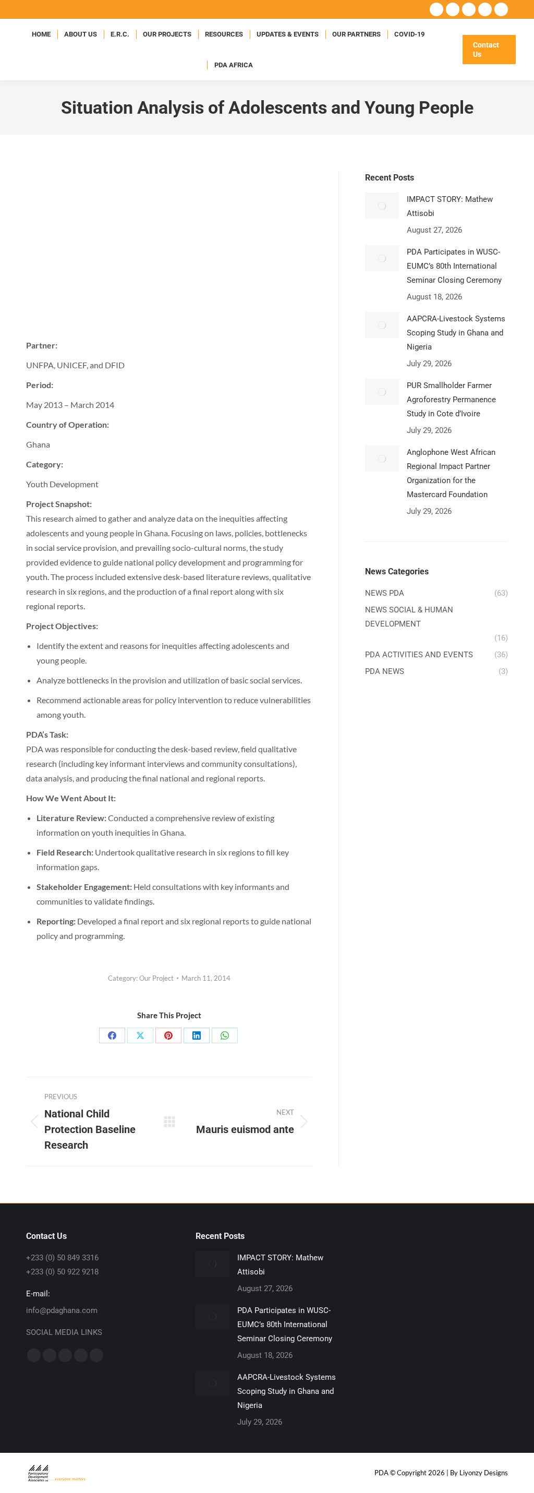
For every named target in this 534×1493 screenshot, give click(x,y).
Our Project (156, 978)
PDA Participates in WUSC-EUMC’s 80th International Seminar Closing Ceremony (454, 266)
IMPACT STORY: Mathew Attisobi (450, 206)
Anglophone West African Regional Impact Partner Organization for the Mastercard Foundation (451, 473)
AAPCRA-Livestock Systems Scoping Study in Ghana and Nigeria (456, 333)
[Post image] (382, 205)
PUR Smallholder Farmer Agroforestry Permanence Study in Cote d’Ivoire (451, 399)
